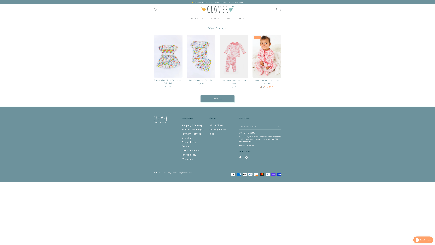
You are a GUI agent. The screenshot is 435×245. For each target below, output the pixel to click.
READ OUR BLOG (246, 145)
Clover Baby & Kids (169, 173)
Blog (211, 133)
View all (217, 99)
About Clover (216, 125)
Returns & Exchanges (193, 129)
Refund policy (189, 154)
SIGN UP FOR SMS (247, 133)
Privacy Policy (189, 142)
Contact (186, 146)
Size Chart (187, 137)
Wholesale (187, 158)
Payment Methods (191, 133)
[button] (155, 9)
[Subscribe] (279, 126)
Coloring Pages (217, 129)
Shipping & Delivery (192, 125)
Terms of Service (190, 150)
